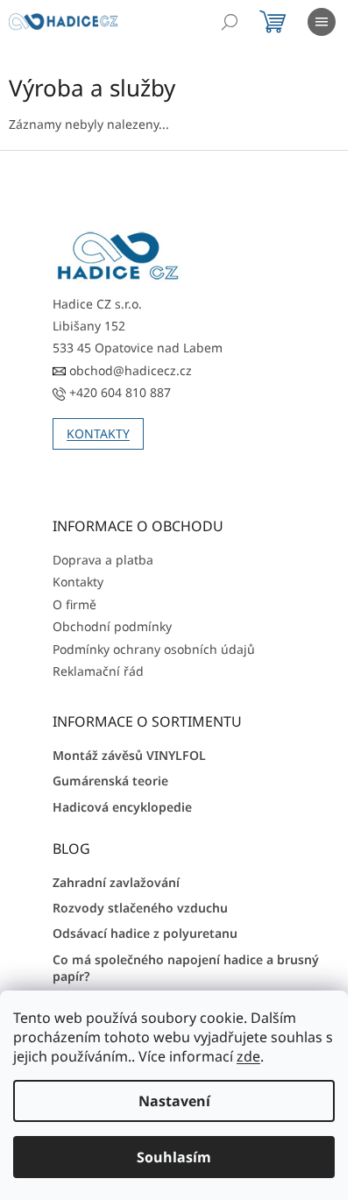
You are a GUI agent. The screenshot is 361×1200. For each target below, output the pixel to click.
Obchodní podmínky (112, 626)
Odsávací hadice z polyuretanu (145, 933)
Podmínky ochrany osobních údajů (154, 649)
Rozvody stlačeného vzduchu (140, 907)
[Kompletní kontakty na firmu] (118, 256)
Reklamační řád (98, 671)
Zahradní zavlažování (116, 882)
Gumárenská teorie (110, 780)
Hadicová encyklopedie (122, 807)
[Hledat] (229, 21)
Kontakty (78, 581)
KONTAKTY (98, 433)
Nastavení (174, 1101)
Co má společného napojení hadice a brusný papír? (186, 967)
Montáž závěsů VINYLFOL (129, 755)
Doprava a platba (103, 559)
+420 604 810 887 (118, 392)
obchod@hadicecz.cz (129, 370)
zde (248, 1056)
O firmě (74, 604)
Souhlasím (174, 1157)
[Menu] (321, 21)
